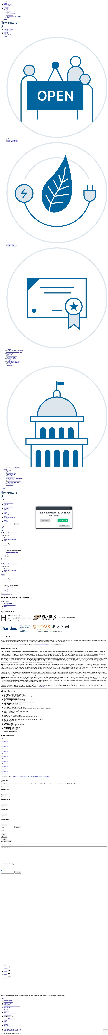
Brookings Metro (7, 1007)
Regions (5, 469)
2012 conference (4, 773)
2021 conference (4, 751)
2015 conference (4, 766)
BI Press (8, 17)
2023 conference (4, 746)
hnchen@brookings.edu (19, 644)
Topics (5, 36)
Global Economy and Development (12, 1006)
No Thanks (45, 520)
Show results (4, 794)
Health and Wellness (8, 35)
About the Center (8, 537)
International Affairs (8, 29)
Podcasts (6, 1024)
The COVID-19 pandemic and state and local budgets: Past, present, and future (31, 776)
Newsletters (6, 7)
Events (5, 3)
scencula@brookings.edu (43, 644)
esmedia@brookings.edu (12, 552)
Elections (6, 33)
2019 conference (4, 756)
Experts (5, 1)
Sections (2, 574)
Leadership (9, 11)
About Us (6, 9)
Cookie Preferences (8, 1016)
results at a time (7, 847)
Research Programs (8, 4)
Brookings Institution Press (10, 1013)
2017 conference (4, 761)
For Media (6, 8)
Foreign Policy (7, 1004)
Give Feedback (63, 520)
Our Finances (9, 15)
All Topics (6, 508)
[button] (9, 532)
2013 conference (4, 771)
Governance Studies (8, 1002)
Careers (8, 12)
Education (6, 32)
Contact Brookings (8, 1015)
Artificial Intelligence (8, 31)
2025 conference (4, 741)
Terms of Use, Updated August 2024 (12, 1030)
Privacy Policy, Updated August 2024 (12, 1029)
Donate (5, 19)
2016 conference (4, 763)
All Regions (6, 509)
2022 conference (4, 748)
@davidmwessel (41, 686)
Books (5, 1022)
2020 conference (4, 753)
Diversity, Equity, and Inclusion (13, 16)
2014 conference (4, 768)
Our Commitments (10, 13)
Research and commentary (10, 539)
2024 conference (4, 743)
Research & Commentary (9, 5)
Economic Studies (8, 1003)
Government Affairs (8, 1026)
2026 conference (4, 738)
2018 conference (4, 758)
